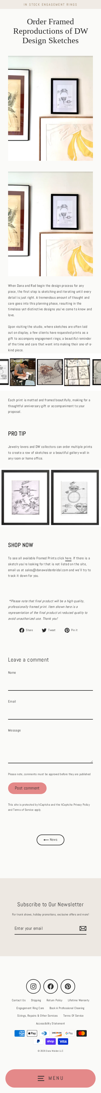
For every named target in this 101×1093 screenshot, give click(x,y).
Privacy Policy (82, 804)
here (68, 558)
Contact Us (19, 1000)
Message (14, 730)
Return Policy (54, 1000)
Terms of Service (23, 810)
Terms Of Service (73, 1015)
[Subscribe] (82, 928)
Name (12, 672)
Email (12, 701)
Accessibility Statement (50, 1023)
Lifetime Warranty (78, 1000)
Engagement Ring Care (30, 1008)
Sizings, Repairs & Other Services (37, 1015)
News (53, 839)
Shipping (36, 1000)
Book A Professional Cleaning (67, 1008)
